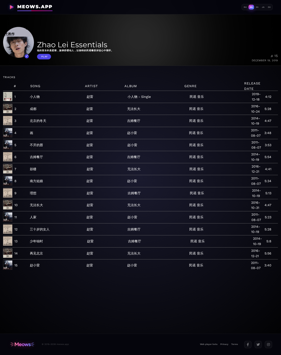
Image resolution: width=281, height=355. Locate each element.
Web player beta (208, 344)
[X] (258, 344)
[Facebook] (248, 344)
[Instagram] (268, 344)
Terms (234, 344)
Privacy (224, 344)
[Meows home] (22, 344)
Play (44, 56)
